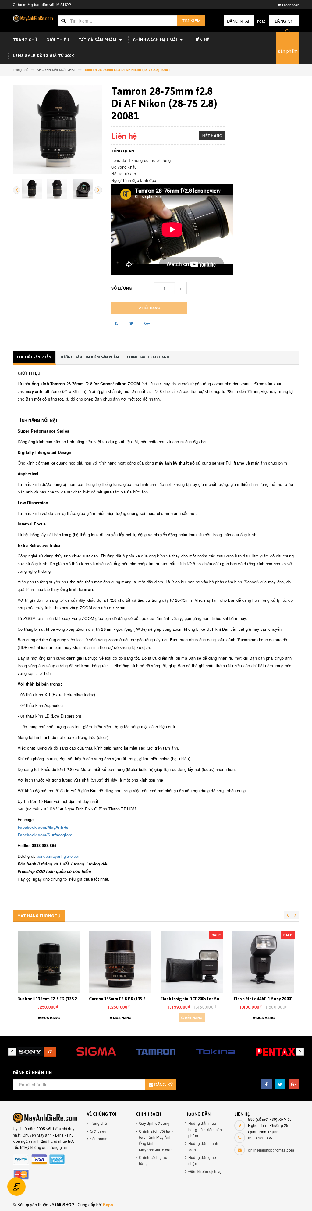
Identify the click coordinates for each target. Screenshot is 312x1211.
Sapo (108, 1204)
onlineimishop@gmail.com (271, 1149)
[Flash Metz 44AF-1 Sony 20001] (192, 962)
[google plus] (294, 1084)
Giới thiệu (57, 39)
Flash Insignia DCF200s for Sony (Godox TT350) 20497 (142, 998)
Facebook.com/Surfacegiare (45, 835)
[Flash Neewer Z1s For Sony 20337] (263, 962)
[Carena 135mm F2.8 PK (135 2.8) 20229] (48, 962)
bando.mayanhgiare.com (59, 856)
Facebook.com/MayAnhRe (43, 827)
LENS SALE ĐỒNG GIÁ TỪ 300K (43, 55)
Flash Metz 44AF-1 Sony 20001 (191, 998)
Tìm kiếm (191, 20)
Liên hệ (201, 39)
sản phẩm (288, 51)
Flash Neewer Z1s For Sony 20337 (264, 998)
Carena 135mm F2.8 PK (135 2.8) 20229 (53, 998)
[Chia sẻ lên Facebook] (117, 323)
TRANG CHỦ (25, 39)
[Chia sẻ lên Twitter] (132, 323)
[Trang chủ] (33, 18)
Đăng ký (284, 21)
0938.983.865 (260, 1137)
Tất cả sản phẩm (98, 39)
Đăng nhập (239, 21)
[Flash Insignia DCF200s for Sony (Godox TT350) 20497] (120, 962)
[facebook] (266, 1084)
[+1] (147, 323)
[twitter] (280, 1084)
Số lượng (121, 288)
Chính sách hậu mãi (155, 39)
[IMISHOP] (45, 1118)
